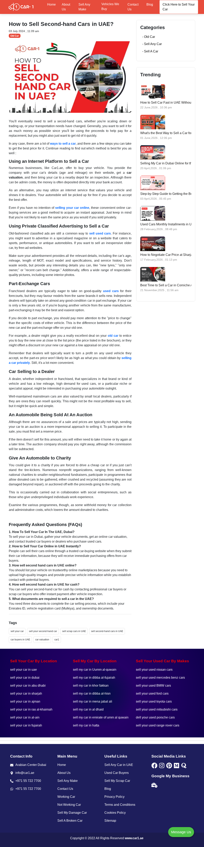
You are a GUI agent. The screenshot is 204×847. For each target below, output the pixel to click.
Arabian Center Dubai (30, 765)
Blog (149, 4)
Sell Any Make (84, 7)
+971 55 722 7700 (28, 780)
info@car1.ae (24, 772)
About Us (66, 7)
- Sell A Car (150, 51)
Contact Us (133, 7)
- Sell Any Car (152, 44)
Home (51, 4)
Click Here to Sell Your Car (179, 7)
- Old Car (148, 36)
